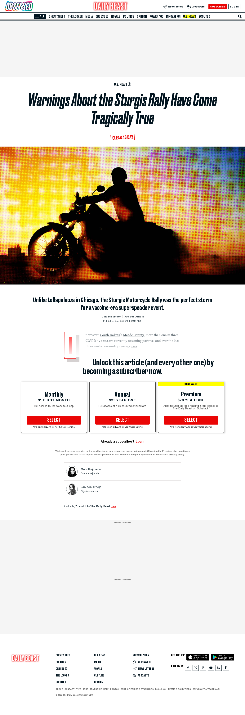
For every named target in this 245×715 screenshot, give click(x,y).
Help (106, 689)
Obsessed (102, 16)
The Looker (75, 16)
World (98, 668)
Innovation (173, 16)
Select (54, 420)
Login (140, 441)
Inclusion (160, 689)
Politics (128, 16)
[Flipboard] (226, 668)
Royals (115, 16)
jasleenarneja (90, 491)
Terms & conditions (179, 689)
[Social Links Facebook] (188, 668)
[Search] (240, 16)
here (113, 506)
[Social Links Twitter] (196, 668)
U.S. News (189, 16)
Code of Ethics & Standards (137, 689)
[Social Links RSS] (219, 668)
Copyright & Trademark (206, 689)
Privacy (114, 689)
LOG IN (234, 6)
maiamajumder (91, 473)
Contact (70, 689)
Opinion (142, 16)
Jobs (85, 689)
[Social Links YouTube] (211, 668)
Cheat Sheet (57, 16)
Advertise (96, 689)
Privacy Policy (176, 454)
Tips (78, 689)
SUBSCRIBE (217, 6)
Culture (99, 675)
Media (89, 16)
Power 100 (156, 16)
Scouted (204, 16)
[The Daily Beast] (110, 6)
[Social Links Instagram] (203, 668)
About (59, 689)
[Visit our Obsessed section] (31, 6)
